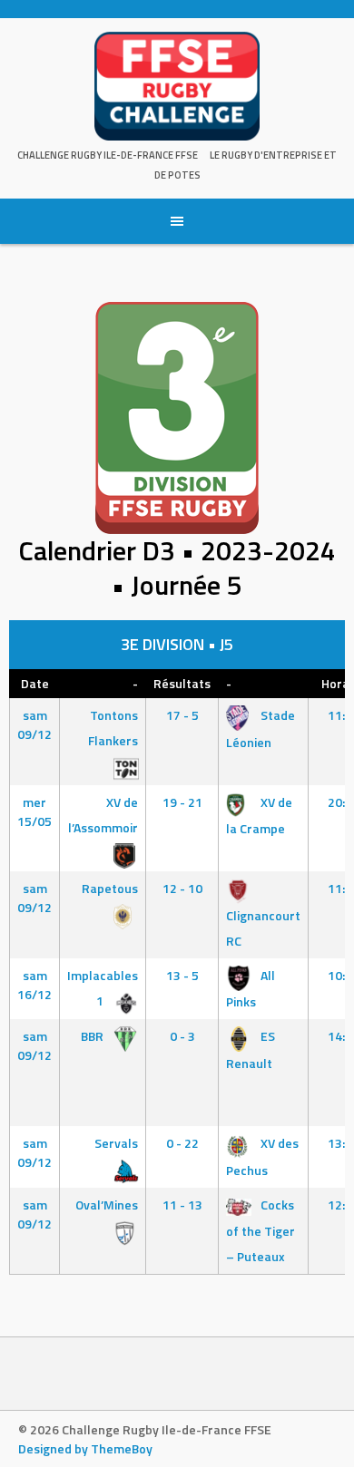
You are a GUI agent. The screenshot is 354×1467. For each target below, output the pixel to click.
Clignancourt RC (263, 928)
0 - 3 (182, 1035)
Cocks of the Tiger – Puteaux (260, 1231)
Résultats (182, 683)
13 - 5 (182, 975)
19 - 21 (182, 801)
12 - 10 (182, 888)
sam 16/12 (34, 985)
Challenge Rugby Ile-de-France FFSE (107, 155)
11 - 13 (182, 1204)
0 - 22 (182, 1142)
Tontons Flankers (113, 727)
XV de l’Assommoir (103, 814)
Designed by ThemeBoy (85, 1448)
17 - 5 (182, 714)
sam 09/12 (34, 724)
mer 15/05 (34, 811)
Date (35, 683)
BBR (93, 1035)
